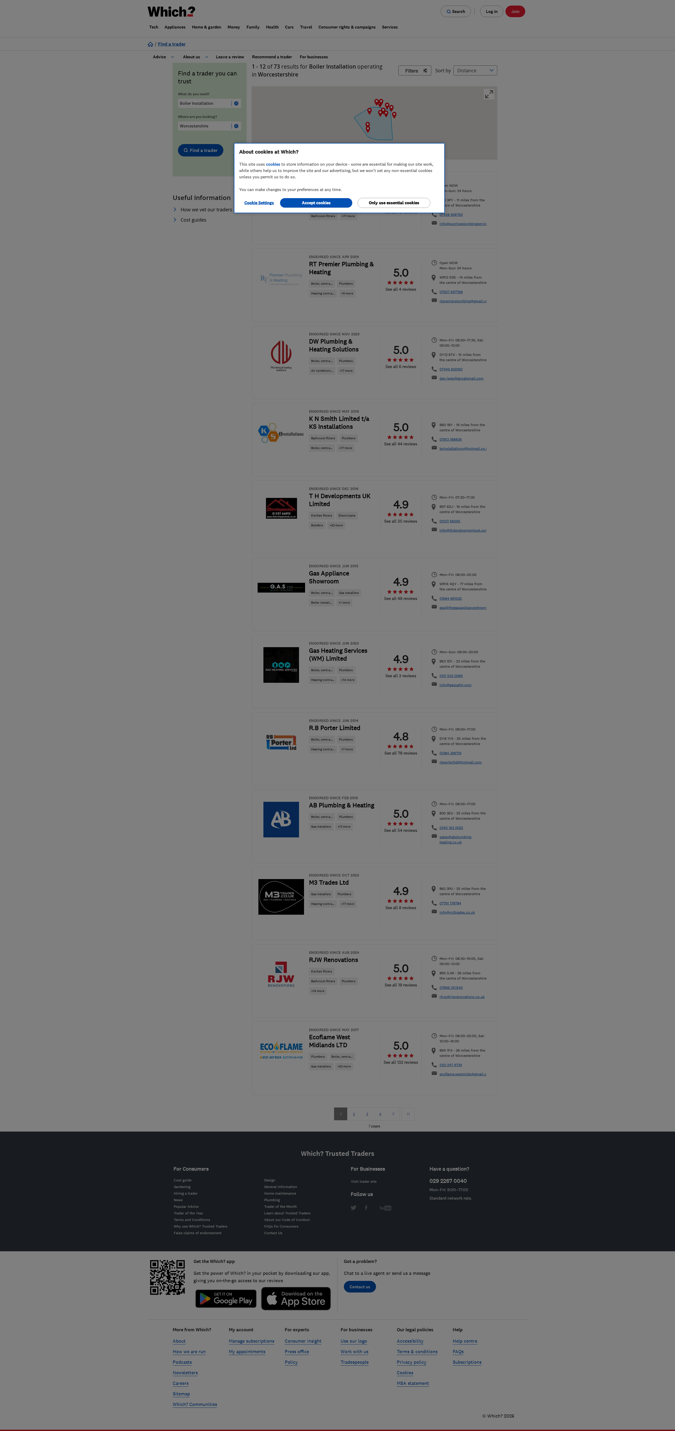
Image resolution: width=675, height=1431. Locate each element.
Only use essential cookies (394, 203)
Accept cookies (316, 203)
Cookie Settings (259, 203)
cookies (273, 164)
